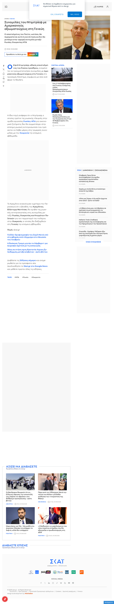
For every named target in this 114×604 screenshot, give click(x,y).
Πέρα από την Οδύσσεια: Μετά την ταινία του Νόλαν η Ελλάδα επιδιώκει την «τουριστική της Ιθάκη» (52, 495)
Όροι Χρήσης (22, 591)
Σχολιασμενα (101, 170)
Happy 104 (82, 572)
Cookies (58, 591)
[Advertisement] (36, 449)
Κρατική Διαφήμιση (69, 591)
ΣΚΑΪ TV (31, 572)
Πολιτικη (9, 533)
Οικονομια (42, 501)
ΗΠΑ (34, 121)
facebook (4, 66)
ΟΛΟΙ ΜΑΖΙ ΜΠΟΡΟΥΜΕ (57, 573)
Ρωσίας (26, 121)
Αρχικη (6, 18)
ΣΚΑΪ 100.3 (37, 572)
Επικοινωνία (63, 565)
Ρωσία (25, 277)
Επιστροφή (108, 596)
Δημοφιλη (88, 170)
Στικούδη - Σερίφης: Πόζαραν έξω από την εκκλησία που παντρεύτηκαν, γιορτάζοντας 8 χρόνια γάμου (93, 233)
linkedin (49, 583)
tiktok (57, 583)
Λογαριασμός (107, 7)
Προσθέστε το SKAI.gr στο (20, 54)
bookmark (4, 82)
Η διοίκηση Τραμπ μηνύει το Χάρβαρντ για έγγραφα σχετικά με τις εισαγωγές (27, 244)
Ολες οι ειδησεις (93, 242)
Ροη (79, 170)
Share (4, 86)
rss (65, 583)
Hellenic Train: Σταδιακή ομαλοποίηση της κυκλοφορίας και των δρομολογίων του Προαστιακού (93, 222)
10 (3, 76)
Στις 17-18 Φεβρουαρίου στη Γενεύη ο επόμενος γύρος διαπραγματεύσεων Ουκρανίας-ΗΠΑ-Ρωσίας (62, 87)
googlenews (73, 583)
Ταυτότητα (13, 591)
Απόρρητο (109, 602)
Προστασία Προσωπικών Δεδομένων (41, 591)
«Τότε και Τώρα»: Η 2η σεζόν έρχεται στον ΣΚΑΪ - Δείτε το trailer (93, 199)
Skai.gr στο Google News (36, 266)
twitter (4, 69)
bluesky (61, 583)
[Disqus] (36, 312)
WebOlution (29, 593)
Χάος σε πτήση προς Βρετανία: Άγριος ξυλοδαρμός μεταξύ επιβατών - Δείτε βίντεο (27, 251)
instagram (53, 583)
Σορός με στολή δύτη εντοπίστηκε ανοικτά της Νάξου (92, 190)
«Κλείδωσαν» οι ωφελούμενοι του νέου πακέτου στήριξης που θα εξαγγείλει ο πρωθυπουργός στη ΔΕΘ (52, 529)
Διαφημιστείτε (52, 565)
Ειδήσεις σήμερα (28, 260)
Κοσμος (12, 18)
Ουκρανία (36, 277)
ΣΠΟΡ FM (46, 572)
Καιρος (100, 6)
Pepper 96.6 (67, 572)
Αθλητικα (9, 504)
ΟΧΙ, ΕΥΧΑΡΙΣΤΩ (57, 14)
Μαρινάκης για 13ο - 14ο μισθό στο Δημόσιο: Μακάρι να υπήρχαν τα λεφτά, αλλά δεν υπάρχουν (20, 528)
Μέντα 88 (73, 572)
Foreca (80, 591)
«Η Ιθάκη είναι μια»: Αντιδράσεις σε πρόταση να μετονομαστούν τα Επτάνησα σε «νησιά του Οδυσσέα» (92, 210)
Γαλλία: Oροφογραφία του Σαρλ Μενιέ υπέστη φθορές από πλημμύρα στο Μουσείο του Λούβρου (28, 237)
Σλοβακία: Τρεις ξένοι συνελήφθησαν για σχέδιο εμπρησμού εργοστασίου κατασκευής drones (89, 178)
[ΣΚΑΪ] (57, 561)
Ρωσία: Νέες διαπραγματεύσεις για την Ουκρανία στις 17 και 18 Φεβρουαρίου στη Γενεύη (62, 119)
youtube (69, 583)
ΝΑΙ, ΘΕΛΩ (74, 14)
